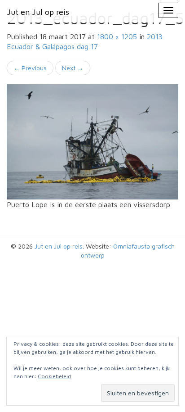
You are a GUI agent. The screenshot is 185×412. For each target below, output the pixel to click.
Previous (30, 68)
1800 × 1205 (117, 36)
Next (73, 68)
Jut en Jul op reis (59, 246)
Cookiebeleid (54, 376)
